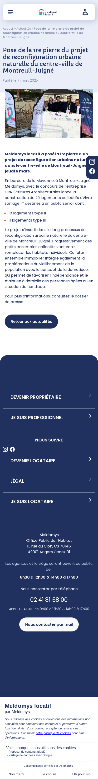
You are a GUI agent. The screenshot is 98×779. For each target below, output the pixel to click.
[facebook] (92, 172)
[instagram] (92, 162)
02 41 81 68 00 (49, 600)
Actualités (23, 29)
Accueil (8, 29)
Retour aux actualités (31, 321)
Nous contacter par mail (49, 624)
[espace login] (86, 12)
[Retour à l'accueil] (48, 12)
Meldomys (14, 186)
